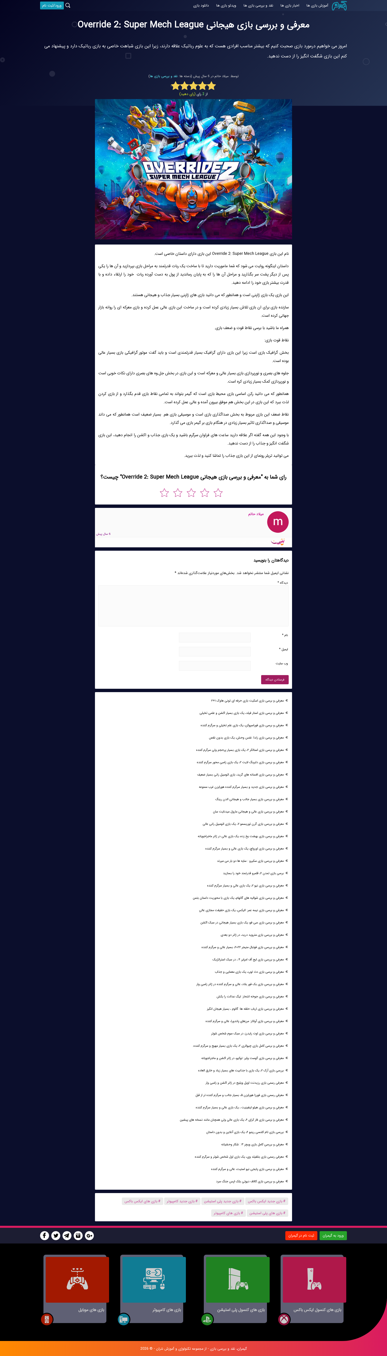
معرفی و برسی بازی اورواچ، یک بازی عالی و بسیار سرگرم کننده (244, 848)
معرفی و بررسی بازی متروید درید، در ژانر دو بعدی (252, 934)
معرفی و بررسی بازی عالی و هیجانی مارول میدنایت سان (248, 811)
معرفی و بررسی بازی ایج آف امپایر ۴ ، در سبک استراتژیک (248, 959)
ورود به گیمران (333, 1235)
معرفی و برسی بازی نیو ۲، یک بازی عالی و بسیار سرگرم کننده (245, 885)
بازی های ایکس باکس (141, 1201)
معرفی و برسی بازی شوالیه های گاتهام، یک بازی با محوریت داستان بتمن (238, 897)
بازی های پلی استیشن (265, 1213)
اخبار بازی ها (289, 5)
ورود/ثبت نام (52, 5)
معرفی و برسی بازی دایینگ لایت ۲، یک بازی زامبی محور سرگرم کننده (240, 762)
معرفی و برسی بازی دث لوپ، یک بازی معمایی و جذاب (249, 971)
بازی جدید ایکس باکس (265, 1201)
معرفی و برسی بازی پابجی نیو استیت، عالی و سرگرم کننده (247, 1169)
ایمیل (283, 649)
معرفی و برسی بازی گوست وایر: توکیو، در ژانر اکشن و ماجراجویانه (242, 1058)
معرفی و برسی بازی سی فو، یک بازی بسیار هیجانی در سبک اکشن (242, 922)
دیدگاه (282, 582)
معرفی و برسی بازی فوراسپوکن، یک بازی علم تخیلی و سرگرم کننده (242, 725)
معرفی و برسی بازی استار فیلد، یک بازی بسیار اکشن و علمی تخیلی (242, 712)
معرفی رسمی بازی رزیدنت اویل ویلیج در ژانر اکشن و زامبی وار (245, 1082)
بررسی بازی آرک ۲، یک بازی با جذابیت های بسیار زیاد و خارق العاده (241, 1070)
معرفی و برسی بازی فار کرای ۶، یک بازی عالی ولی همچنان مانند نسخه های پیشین (232, 1119)
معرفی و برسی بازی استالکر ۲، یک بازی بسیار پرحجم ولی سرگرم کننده (240, 749)
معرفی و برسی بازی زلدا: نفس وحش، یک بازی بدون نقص (246, 737)
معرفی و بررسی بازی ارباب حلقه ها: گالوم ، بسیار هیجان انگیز (245, 1008)
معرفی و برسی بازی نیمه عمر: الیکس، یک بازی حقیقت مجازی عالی (241, 910)
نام (285, 635)
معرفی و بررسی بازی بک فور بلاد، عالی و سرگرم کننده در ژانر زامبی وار (240, 984)
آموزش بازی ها (317, 5)
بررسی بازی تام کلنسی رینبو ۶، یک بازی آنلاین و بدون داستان (245, 1132)
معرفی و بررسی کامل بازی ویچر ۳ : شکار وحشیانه (252, 1144)
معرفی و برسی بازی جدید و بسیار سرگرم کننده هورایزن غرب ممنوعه (241, 786)
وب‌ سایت (282, 663)
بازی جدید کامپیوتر (181, 1201)
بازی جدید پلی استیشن (221, 1201)
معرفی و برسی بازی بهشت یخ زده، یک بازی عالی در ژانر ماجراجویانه (241, 836)
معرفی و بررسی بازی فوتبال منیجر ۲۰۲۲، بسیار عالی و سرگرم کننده (243, 947)
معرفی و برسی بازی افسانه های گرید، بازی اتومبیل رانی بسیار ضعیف (240, 774)
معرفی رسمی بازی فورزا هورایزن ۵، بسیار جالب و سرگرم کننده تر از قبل (240, 1095)
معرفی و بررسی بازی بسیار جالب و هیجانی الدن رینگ (249, 799)
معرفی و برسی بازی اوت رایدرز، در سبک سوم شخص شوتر (247, 1033)
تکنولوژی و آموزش (177, 1349)
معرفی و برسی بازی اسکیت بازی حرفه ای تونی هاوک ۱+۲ (247, 700)
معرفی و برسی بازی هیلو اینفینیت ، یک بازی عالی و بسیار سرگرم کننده (240, 1107)
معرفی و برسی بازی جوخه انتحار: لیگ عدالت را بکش (250, 996)
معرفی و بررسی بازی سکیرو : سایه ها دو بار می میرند (250, 860)
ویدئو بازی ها (226, 5)
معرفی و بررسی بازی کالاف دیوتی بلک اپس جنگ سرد (250, 1181)
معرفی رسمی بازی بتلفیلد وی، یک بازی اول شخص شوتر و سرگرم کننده (239, 1156)
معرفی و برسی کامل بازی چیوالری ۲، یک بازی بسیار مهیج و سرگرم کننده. (238, 1045)
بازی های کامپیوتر (227, 1213)
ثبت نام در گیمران (301, 1235)
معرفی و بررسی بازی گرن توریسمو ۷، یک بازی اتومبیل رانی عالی (243, 823)
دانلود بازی (201, 5)
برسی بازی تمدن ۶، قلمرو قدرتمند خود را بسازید (253, 873)
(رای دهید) (187, 94)
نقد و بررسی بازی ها (164, 76)
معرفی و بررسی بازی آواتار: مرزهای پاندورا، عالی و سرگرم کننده (245, 1021)
